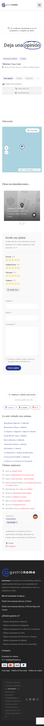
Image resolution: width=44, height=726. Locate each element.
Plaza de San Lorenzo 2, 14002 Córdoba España (21, 67)
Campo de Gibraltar (29, 431)
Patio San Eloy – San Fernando (23, 479)
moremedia (12, 689)
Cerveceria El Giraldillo (12, 457)
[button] (6, 148)
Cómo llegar (33, 130)
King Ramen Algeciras (12, 423)
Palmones (26, 457)
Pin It (36, 407)
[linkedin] (30, 699)
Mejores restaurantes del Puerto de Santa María (20, 644)
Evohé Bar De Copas (11, 436)
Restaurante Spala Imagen (22, 493)
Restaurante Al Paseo (11, 427)
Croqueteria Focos (19, 505)
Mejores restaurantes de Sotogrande (16, 625)
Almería (24, 444)
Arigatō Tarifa (17, 471)
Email (8, 312)
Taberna (14, 59)
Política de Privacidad (19, 671)
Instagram (11, 546)
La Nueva (7, 461)
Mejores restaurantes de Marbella (15, 640)
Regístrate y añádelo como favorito (24, 395)
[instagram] (37, 699)
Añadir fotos (14, 290)
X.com (10, 543)
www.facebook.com (23, 93)
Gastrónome (11, 519)
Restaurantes (8, 59)
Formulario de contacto (10, 656)
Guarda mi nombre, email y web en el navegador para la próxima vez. (21, 360)
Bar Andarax (8, 448)
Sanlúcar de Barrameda (24, 453)
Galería (19, 78)
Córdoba (23, 59)
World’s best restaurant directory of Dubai (16, 601)
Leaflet (21, 170)
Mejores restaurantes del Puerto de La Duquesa (20, 637)
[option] (22, 205)
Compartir (10, 407)
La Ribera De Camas (27, 508)
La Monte (29, 489)
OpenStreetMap (29, 170)
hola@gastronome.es (13, 660)
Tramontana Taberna (11, 444)
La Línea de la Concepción (22, 461)
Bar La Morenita (9, 440)
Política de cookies (35, 671)
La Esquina (8, 431)
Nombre (9, 301)
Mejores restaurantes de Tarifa (14, 633)
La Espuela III (9, 453)
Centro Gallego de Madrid (21, 501)
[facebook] (33, 699)
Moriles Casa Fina (20, 497)
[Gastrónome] (10, 5)
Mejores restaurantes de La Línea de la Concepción (21, 629)
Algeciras (25, 423)
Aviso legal (6, 671)
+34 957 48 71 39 (23, 88)
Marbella (21, 440)
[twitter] (26, 699)
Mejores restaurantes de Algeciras (15, 622)
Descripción (8, 78)
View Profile (11, 522)
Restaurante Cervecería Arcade (23, 475)
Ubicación (29, 78)
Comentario (10, 324)
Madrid (23, 427)
